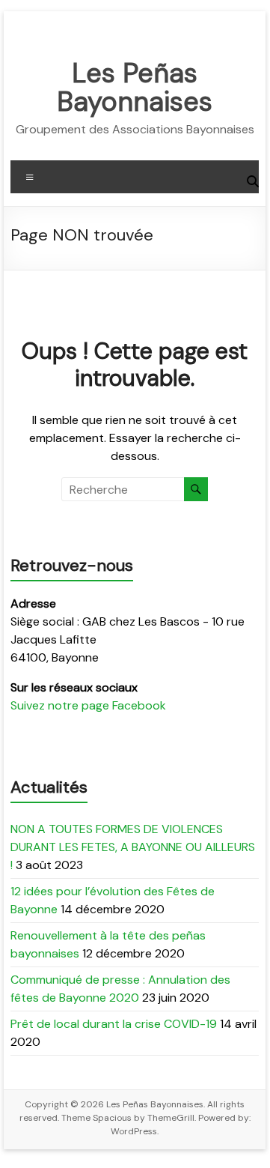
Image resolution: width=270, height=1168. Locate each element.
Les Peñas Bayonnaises (134, 87)
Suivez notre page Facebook (88, 705)
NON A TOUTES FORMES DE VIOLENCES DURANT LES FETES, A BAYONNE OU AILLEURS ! (132, 847)
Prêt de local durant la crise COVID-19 (113, 1024)
